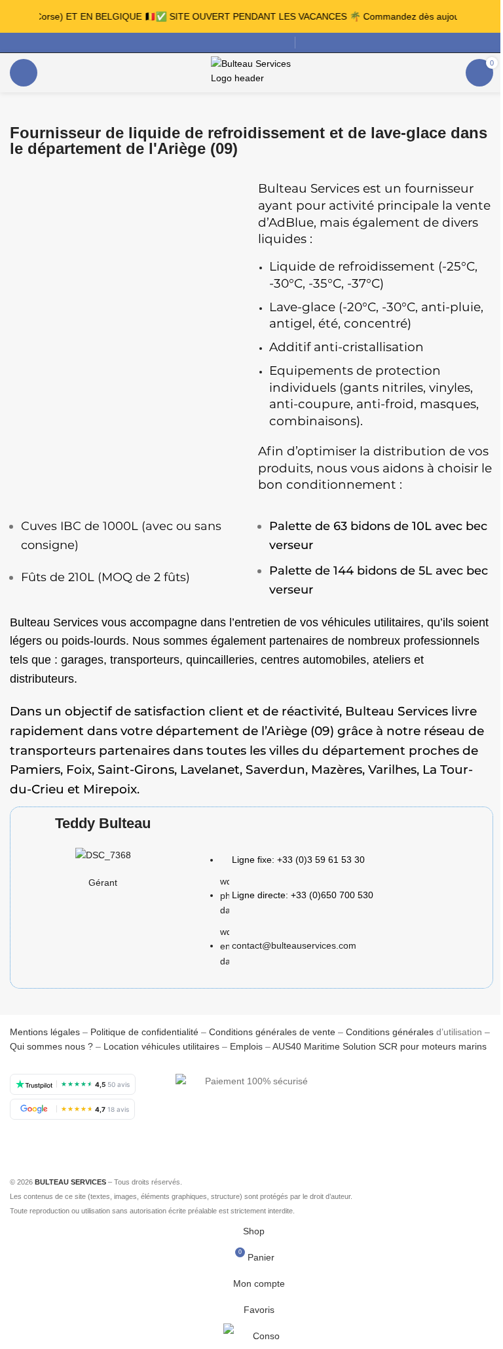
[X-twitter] (392, 1090)
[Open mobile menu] (23, 73)
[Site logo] (252, 72)
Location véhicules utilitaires (161, 1046)
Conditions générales (390, 1032)
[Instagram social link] (233, 43)
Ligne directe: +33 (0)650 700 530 (302, 895)
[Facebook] (357, 1090)
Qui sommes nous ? (51, 1046)
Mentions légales (46, 1032)
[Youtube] (463, 1090)
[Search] (305, 42)
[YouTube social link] (249, 43)
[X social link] (217, 43)
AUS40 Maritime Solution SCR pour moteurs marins (379, 1046)
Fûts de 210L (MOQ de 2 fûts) (105, 577)
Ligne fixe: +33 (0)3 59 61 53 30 (298, 859)
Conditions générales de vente (272, 1032)
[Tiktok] (392, 1127)
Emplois (246, 1046)
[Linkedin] (357, 1127)
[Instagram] (427, 1090)
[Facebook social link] (202, 43)
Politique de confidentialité (144, 1032)
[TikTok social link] (280, 43)
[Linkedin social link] (264, 43)
